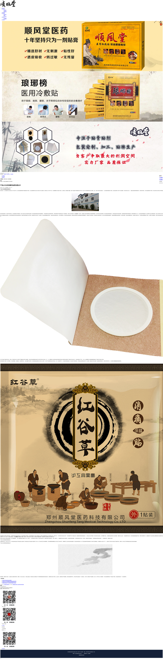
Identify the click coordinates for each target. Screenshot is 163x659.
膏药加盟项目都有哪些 (7, 580)
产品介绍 (3, 176)
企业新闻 (161, 177)
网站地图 (85, 653)
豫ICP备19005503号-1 (78, 653)
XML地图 (88, 653)
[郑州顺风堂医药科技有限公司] (8, 6)
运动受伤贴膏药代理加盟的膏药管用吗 (9, 581)
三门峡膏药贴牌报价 (6, 584)
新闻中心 (3, 177)
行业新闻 (161, 179)
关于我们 (3, 175)
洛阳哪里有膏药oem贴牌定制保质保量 (18, 584)
